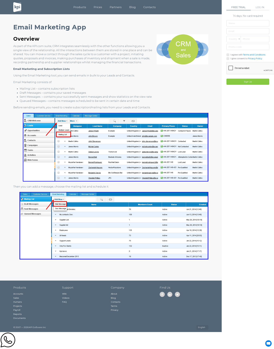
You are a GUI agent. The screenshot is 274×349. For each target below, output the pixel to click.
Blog (132, 7)
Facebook (162, 294)
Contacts (149, 7)
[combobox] (234, 39)
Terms (114, 306)
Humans (17, 302)
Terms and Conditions (254, 54)
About (114, 293)
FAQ (64, 302)
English (201, 327)
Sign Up (248, 81)
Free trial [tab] (238, 7)
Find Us (165, 287)
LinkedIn (169, 294)
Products (79, 7)
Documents (19, 318)
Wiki (64, 293)
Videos (65, 298)
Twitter (177, 294)
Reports (17, 314)
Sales (16, 298)
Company (117, 287)
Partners (116, 7)
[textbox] (234, 39)
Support (67, 287)
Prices (98, 7)
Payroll (16, 310)
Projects (17, 306)
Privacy (114, 310)
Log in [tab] (260, 7)
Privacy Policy (255, 58)
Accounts (18, 293)
